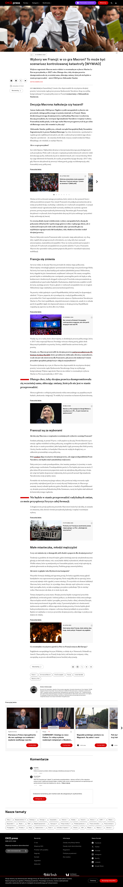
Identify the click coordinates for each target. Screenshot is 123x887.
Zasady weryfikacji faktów (71, 843)
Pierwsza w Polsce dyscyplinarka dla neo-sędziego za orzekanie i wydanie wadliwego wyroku (22, 737)
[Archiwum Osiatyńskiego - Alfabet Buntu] (50, 875)
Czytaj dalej (32, 745)
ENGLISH (37, 864)
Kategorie (35, 3)
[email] (86, 667)
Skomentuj (15, 91)
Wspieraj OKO (38, 846)
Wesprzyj (103, 3)
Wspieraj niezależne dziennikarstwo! (17, 845)
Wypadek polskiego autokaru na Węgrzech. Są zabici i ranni (90, 736)
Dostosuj (93, 881)
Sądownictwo (12, 732)
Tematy (25, 3)
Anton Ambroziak (46, 687)
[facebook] (77, 667)
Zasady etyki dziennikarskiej (72, 846)
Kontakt (36, 857)
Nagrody (37, 853)
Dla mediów (67, 857)
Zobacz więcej (66, 783)
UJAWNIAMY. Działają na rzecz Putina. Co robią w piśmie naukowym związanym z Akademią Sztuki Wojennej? (57, 737)
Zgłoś (40, 773)
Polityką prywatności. (32, 881)
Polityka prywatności (69, 853)
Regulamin (66, 850)
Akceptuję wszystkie (109, 881)
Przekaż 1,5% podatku (41, 850)
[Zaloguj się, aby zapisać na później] (36, 731)
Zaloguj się (38, 799)
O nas (36, 843)
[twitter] (82, 667)
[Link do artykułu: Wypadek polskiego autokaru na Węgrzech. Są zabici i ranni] (91, 718)
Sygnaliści (37, 861)
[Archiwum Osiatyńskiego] (72, 875)
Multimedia (46, 3)
